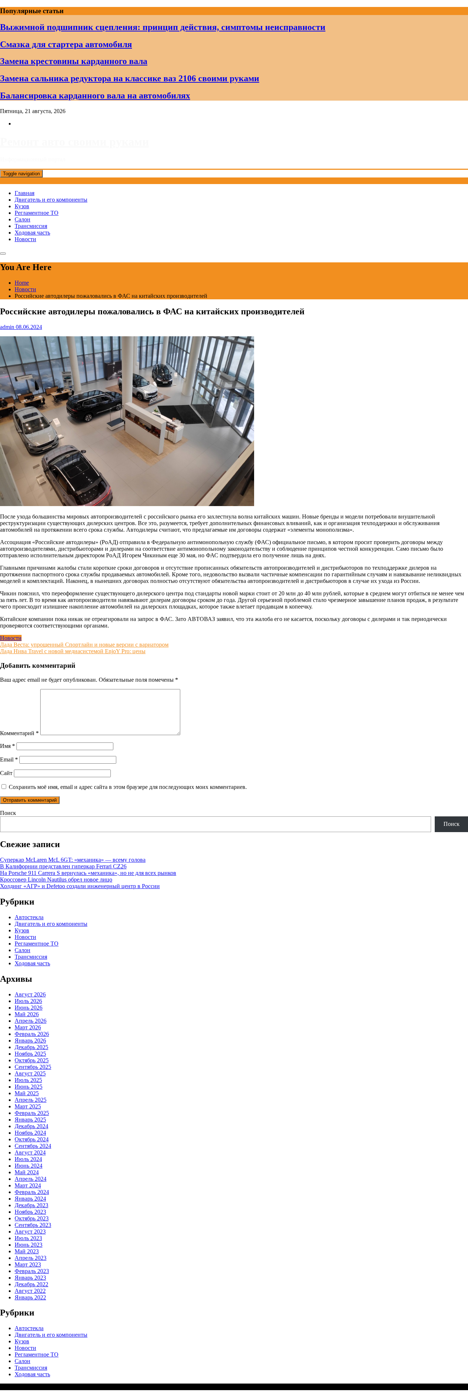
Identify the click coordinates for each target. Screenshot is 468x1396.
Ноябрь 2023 (30, 1212)
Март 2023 (28, 1264)
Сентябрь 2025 (33, 1067)
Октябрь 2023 (32, 1218)
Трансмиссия (31, 226)
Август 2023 (30, 1231)
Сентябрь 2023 (33, 1225)
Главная (24, 193)
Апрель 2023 (30, 1258)
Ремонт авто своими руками (74, 141)
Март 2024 (28, 1185)
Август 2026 (30, 994)
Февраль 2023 (32, 1271)
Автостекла (29, 917)
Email (9, 759)
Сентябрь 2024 (33, 1146)
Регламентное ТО (36, 213)
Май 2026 (27, 1014)
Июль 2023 (28, 1238)
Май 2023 (27, 1251)
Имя (7, 746)
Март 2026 (28, 1027)
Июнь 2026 (28, 1007)
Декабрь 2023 (31, 1205)
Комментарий (19, 733)
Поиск (8, 813)
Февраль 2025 (32, 1113)
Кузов (22, 206)
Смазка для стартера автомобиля (66, 44)
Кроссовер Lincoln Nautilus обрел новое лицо (56, 879)
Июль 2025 (28, 1080)
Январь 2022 (30, 1297)
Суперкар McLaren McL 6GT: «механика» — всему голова (73, 860)
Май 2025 (27, 1093)
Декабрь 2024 (31, 1126)
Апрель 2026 (30, 1021)
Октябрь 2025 (32, 1060)
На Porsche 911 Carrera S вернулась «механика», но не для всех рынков (88, 873)
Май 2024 (27, 1172)
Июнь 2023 (28, 1245)
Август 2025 (30, 1073)
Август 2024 (30, 1152)
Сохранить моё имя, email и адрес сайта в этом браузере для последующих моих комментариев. (128, 787)
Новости (25, 239)
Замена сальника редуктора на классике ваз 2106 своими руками (129, 78)
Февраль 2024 (32, 1192)
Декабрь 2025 (31, 1047)
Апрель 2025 (30, 1100)
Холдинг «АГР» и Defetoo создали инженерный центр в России (80, 886)
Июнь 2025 (28, 1087)
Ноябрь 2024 (30, 1133)
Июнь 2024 (28, 1166)
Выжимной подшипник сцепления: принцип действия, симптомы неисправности (162, 27)
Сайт (6, 773)
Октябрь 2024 (32, 1139)
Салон (22, 219)
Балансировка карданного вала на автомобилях (95, 95)
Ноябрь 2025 (30, 1054)
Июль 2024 (28, 1159)
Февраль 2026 (32, 1034)
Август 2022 (30, 1291)
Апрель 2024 (30, 1179)
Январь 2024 (30, 1198)
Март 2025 (28, 1106)
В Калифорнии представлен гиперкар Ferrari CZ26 (63, 866)
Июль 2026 (28, 1001)
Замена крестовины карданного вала (73, 61)
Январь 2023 (30, 1278)
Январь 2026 (30, 1040)
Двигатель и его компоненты (51, 200)
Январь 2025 (30, 1119)
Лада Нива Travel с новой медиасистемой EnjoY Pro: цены (73, 651)
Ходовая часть (32, 232)
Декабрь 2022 (31, 1284)
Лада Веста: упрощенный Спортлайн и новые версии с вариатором (84, 644)
